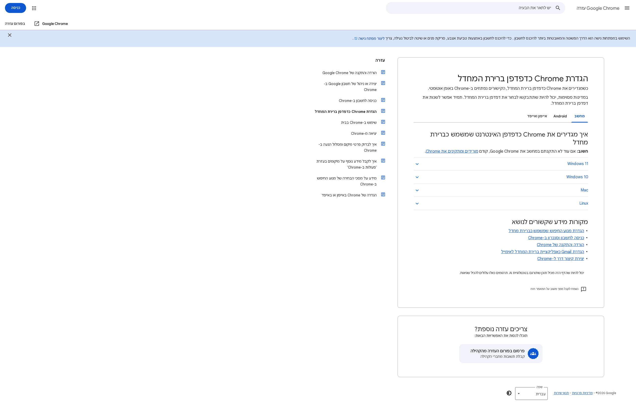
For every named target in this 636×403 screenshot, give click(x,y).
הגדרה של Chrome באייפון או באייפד (349, 195)
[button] (627, 8)
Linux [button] (583, 203)
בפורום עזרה (15, 24)
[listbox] (531, 393)
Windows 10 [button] (577, 177)
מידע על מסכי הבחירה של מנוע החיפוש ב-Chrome (347, 181)
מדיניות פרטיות (582, 393)
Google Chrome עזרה (598, 8)
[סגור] (10, 36)
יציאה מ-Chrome (364, 133)
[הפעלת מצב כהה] (509, 393)
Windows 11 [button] (577, 163)
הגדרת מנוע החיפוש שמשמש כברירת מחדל (546, 230)
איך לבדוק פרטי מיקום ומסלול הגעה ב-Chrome (347, 147)
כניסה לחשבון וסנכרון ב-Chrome (556, 237)
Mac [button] (584, 190)
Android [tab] (560, 116)
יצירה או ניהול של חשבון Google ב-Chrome (350, 87)
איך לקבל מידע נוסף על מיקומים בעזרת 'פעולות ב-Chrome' (347, 164)
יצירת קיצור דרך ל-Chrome (560, 258)
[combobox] (468, 8)
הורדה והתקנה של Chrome (560, 244)
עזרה (380, 60)
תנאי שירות (561, 393)
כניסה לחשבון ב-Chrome (358, 100)
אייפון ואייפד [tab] (537, 116)
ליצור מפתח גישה (371, 38)
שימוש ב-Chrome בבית (359, 122)
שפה (539, 387)
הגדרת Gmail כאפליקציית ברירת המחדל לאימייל (542, 251)
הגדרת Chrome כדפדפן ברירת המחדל (346, 111)
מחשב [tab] (579, 116)
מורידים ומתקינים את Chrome (452, 151)
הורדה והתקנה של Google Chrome (349, 73)
